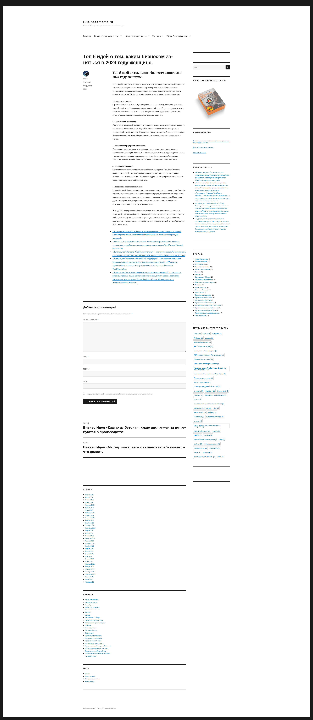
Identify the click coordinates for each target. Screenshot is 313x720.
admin (85, 79)
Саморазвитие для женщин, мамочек (97, 653)
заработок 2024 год (202, 408)
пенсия (197, 435)
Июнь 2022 (89, 554)
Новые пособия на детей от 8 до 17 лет (210, 374)
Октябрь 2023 (90, 525)
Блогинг (87, 612)
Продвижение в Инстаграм (94, 643)
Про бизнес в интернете (93, 635)
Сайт (85, 381)
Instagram (217, 333)
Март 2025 (89, 510)
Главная (87, 36)
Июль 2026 (89, 497)
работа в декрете (212, 444)
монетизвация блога (215, 416)
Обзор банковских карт (177, 36)
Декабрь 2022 (90, 543)
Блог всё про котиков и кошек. (203, 147)
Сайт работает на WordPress (106, 708)
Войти (87, 674)
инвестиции (200, 412)
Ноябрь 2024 (89, 515)
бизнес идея (223, 391)
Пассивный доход (91, 630)
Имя (86, 357)
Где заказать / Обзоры (92, 617)
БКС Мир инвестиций (203, 346)
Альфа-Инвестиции (202, 342)
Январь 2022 (89, 566)
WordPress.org (90, 681)
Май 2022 (88, 556)
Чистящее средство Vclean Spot (207, 386)
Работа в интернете (202, 382)
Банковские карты (91, 602)
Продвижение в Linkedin (93, 638)
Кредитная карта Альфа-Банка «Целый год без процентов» (210, 369)
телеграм (207, 452)
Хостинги (156, 36)
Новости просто (90, 628)
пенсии (216, 431)
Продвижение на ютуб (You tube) (96, 648)
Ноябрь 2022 (89, 546)
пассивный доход (202, 431)
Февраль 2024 (90, 518)
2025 (85, 89)
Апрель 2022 (89, 559)
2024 (197, 333)
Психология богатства (203, 378)
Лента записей (90, 676)
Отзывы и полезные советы (106, 36)
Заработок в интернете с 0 (94, 620)
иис (216, 408)
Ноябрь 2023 (89, 523)
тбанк (197, 452)
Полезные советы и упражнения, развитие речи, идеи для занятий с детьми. (211, 142)
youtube (209, 338)
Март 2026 (89, 502)
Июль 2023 (89, 533)
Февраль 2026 (90, 505)
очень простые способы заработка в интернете (207, 426)
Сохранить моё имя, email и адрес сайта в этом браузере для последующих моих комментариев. (119, 394)
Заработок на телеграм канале (206, 363)
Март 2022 (89, 561)
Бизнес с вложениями (92, 610)
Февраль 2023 (90, 538)
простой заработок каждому (205, 439)
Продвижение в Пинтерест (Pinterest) (98, 646)
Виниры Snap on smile (203, 359)
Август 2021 (89, 577)
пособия (208, 435)
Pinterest (198, 338)
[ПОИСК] (228, 67)
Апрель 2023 (89, 536)
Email (86, 369)
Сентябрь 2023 (90, 528)
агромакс (198, 391)
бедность (210, 391)
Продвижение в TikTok (93, 641)
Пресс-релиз (89, 633)
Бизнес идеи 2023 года (135, 36)
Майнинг (88, 625)
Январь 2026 (89, 507)
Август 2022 (89, 548)
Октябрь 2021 (90, 572)
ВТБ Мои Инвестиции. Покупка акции (209, 355)
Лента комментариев (92, 679)
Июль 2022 (89, 551)
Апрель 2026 (89, 500)
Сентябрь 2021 (90, 574)
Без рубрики (87, 85)
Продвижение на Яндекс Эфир (95, 651)
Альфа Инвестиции (91, 599)
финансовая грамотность (204, 457)
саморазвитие (200, 448)
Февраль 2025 (90, 513)
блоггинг (198, 395)
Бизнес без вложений (92, 607)
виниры (87, 615)
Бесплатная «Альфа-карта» (205, 351)
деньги (197, 399)
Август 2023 (89, 530)
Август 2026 (89, 495)
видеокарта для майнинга (215, 395)
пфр (222, 439)
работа (198, 444)
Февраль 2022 (90, 564)
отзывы (198, 421)
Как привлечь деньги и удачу (95, 623)
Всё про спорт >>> (199, 152)
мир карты (199, 416)
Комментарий (91, 320)
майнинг (212, 412)
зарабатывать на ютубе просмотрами (209, 404)
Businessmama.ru (98, 21)
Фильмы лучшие (90, 656)
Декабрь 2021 (90, 569)
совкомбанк (214, 448)
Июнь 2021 (89, 579)
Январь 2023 (89, 541)
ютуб (221, 457)
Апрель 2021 (89, 582)
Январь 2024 (89, 520)
